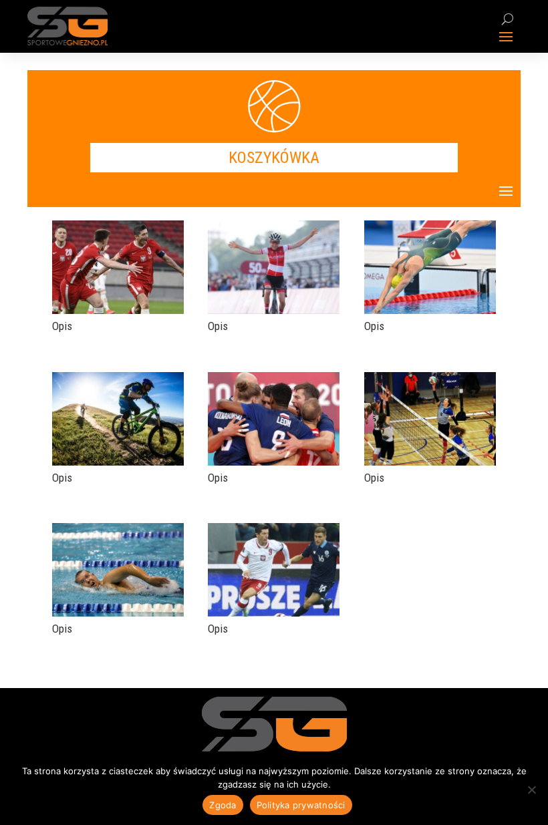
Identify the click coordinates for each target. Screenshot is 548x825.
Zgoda (222, 805)
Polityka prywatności (301, 805)
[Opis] (118, 310)
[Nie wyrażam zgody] (531, 789)
